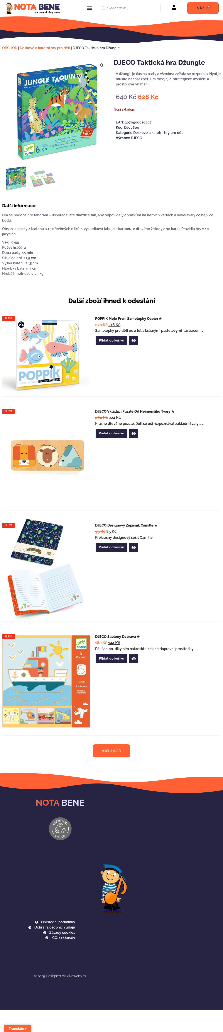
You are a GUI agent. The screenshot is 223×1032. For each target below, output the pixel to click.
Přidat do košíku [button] (111, 340)
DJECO (136, 138)
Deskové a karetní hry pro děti (45, 48)
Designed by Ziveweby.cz (60, 976)
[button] (89, 8)
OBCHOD (9, 48)
